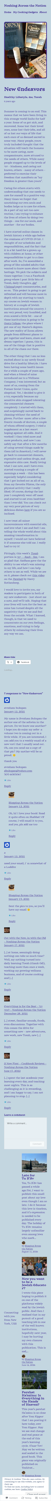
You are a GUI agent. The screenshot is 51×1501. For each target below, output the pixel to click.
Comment (37, 1144)
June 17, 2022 (12, 1071)
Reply (7, 786)
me (31, 97)
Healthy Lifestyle (15, 97)
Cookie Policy (27, 1489)
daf (34, 283)
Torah (38, 97)
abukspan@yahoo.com (18, 771)
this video (38, 575)
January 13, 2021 (19, 899)
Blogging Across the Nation (26, 803)
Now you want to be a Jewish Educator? (34, 1284)
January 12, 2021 (14, 712)
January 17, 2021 (14, 945)
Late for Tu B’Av (28, 1177)
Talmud (10, 287)
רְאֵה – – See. (27, 557)
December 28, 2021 (16, 1014)
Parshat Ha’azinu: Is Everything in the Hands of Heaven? (33, 1398)
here (27, 510)
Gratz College (12, 323)
